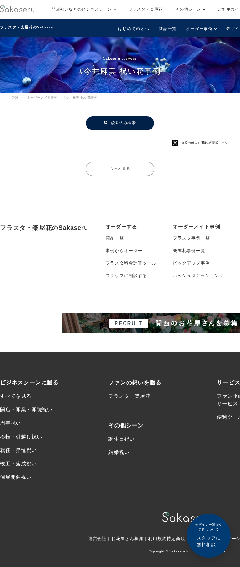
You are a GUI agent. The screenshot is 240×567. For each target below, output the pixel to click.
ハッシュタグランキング (198, 275)
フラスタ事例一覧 (191, 237)
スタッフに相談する (126, 275)
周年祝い (10, 423)
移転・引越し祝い (21, 436)
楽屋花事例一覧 (189, 250)
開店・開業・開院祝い (26, 409)
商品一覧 (168, 28)
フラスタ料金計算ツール (131, 263)
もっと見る (120, 168)
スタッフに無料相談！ (208, 535)
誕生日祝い (121, 439)
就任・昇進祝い (18, 450)
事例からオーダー (124, 250)
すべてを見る (16, 396)
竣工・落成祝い (18, 463)
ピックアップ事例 (191, 263)
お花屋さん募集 (127, 538)
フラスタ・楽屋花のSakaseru (27, 27)
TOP (15, 97)
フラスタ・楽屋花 (145, 9)
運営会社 (97, 538)
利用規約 (157, 538)
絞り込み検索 (123, 123)
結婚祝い (118, 452)
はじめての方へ (133, 28)
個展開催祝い (16, 477)
